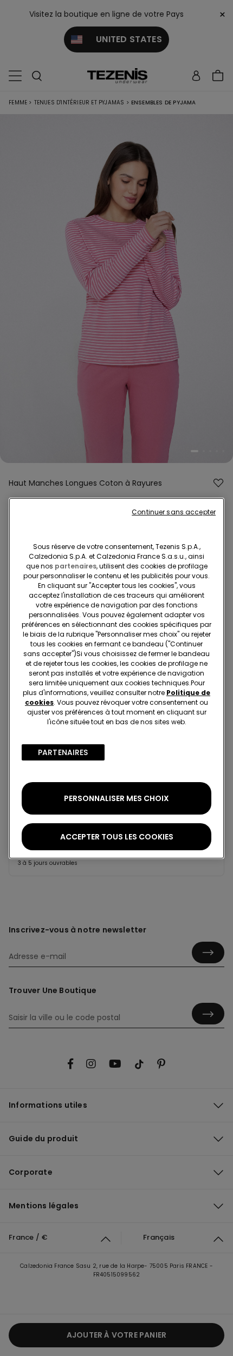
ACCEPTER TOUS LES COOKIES (116, 836)
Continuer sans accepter (174, 512)
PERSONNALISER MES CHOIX (116, 798)
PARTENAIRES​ (63, 752)
